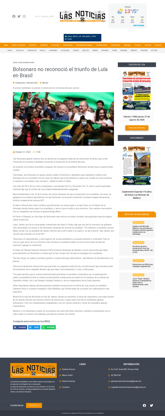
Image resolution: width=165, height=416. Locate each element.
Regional (124, 50)
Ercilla (42, 50)
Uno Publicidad (99, 413)
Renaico (134, 50)
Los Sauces (65, 50)
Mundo (95, 50)
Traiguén (144, 50)
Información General (84, 45)
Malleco (85, 50)
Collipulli (20, 50)
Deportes (32, 45)
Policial (138, 45)
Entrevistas (67, 45)
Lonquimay (53, 50)
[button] (20, 327)
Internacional (101, 45)
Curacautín (31, 50)
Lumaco (76, 50)
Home (6, 45)
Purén (114, 50)
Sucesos (158, 45)
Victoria (154, 50)
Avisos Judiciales (18, 45)
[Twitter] (19, 16)
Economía (44, 45)
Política (148, 45)
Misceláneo (115, 45)
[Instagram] (24, 16)
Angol (10, 50)
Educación (55, 45)
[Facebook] (14, 16)
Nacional (127, 45)
